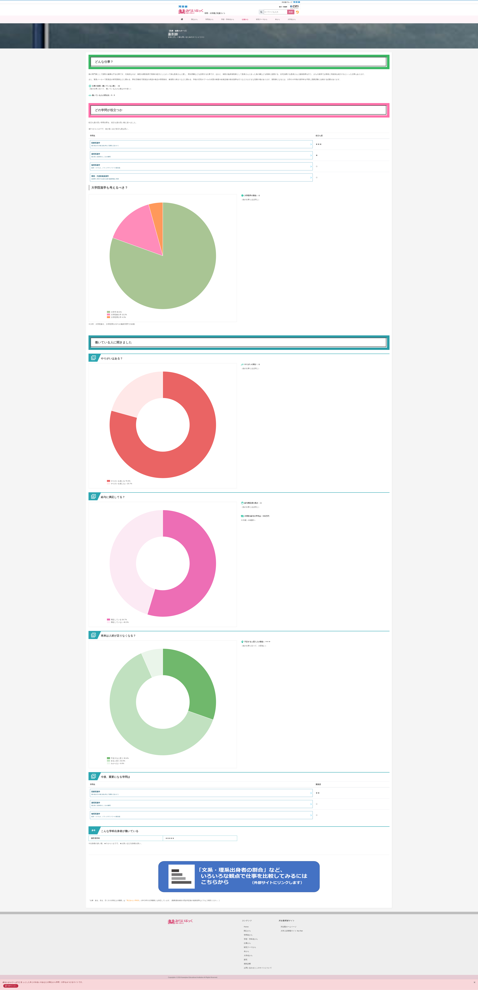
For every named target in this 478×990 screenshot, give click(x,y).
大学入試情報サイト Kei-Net (292, 931)
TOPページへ (12, 986)
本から (277, 19)
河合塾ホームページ (288, 927)
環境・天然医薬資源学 (105, 177)
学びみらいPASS (133, 900)
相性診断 (247, 964)
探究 (245, 960)
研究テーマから (261, 19)
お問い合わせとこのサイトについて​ (258, 968)
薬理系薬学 (101, 155)
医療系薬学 (105, 144)
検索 (291, 12)
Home (246, 927)
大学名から (292, 19)
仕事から (245, 19)
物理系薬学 (105, 166)
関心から (194, 19)
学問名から (209, 19)
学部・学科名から (227, 19)
